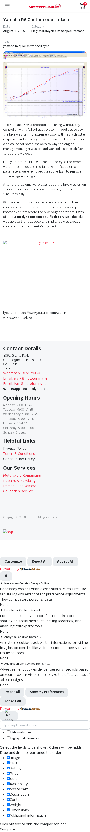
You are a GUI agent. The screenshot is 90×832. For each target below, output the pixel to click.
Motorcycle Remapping (22, 475)
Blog (34, 31)
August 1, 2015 (14, 31)
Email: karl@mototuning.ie (25, 383)
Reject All (39, 561)
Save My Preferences (47, 692)
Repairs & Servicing (19, 480)
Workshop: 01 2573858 (21, 373)
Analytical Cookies (16, 637)
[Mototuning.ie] (45, 6)
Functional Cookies (17, 610)
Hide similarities (20, 732)
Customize (13, 561)
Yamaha (78, 31)
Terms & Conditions (19, 453)
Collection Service (18, 491)
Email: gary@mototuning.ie (25, 378)
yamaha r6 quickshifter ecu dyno (26, 46)
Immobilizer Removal (20, 486)
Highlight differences (24, 738)
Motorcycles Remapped (55, 31)
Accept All (65, 561)
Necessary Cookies (17, 583)
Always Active (40, 583)
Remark (36, 610)
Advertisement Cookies (19, 664)
